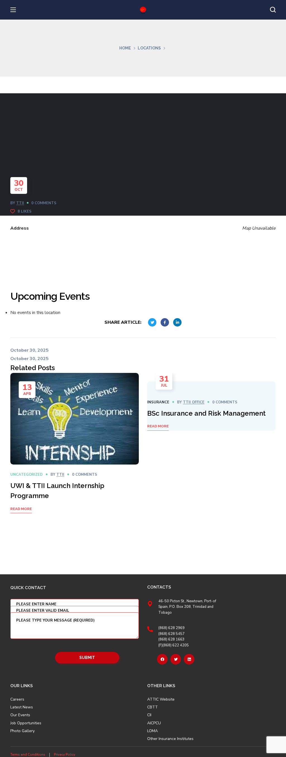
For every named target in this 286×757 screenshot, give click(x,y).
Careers (17, 699)
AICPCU (154, 723)
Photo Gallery (22, 731)
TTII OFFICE (193, 402)
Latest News (21, 707)
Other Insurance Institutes (170, 738)
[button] (273, 10)
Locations (149, 48)
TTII (20, 203)
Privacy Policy (64, 754)
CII (149, 715)
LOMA (152, 731)
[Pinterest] (189, 659)
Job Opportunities (25, 723)
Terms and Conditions (27, 754)
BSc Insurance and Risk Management (206, 413)
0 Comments (43, 203)
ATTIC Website (161, 699)
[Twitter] (175, 659)
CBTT (152, 707)
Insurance (158, 402)
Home (125, 48)
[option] (74, 450)
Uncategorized (26, 474)
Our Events (20, 715)
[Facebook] (162, 659)
